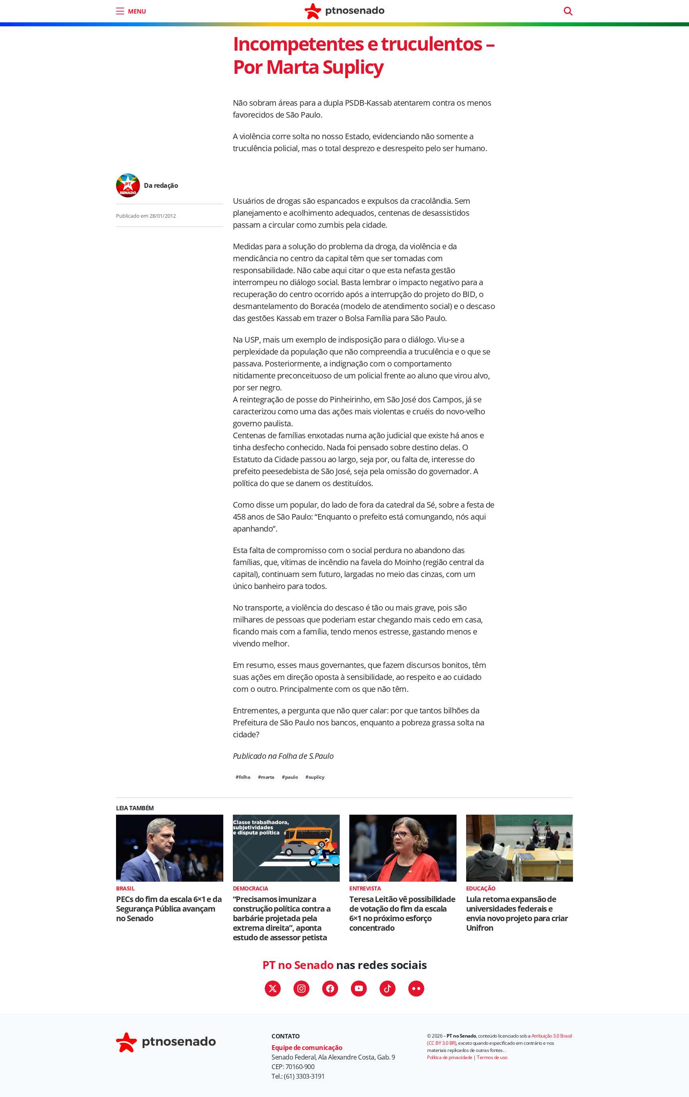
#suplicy (314, 777)
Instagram (301, 989)
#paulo (289, 777)
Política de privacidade (449, 1057)
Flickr (416, 989)
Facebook (330, 989)
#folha (243, 777)
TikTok (388, 989)
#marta (266, 777)
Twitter (273, 989)
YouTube (359, 989)
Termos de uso (492, 1057)
